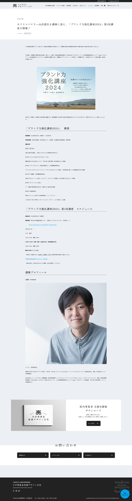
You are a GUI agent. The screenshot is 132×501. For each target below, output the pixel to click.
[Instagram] (16, 491)
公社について (83, 5)
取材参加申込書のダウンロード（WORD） (37, 259)
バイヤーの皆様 (60, 5)
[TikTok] (19, 491)
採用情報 (97, 5)
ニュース (90, 5)
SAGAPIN (75, 5)
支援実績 (68, 5)
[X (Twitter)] (13, 491)
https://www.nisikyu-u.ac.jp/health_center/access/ (43, 224)
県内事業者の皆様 (50, 5)
